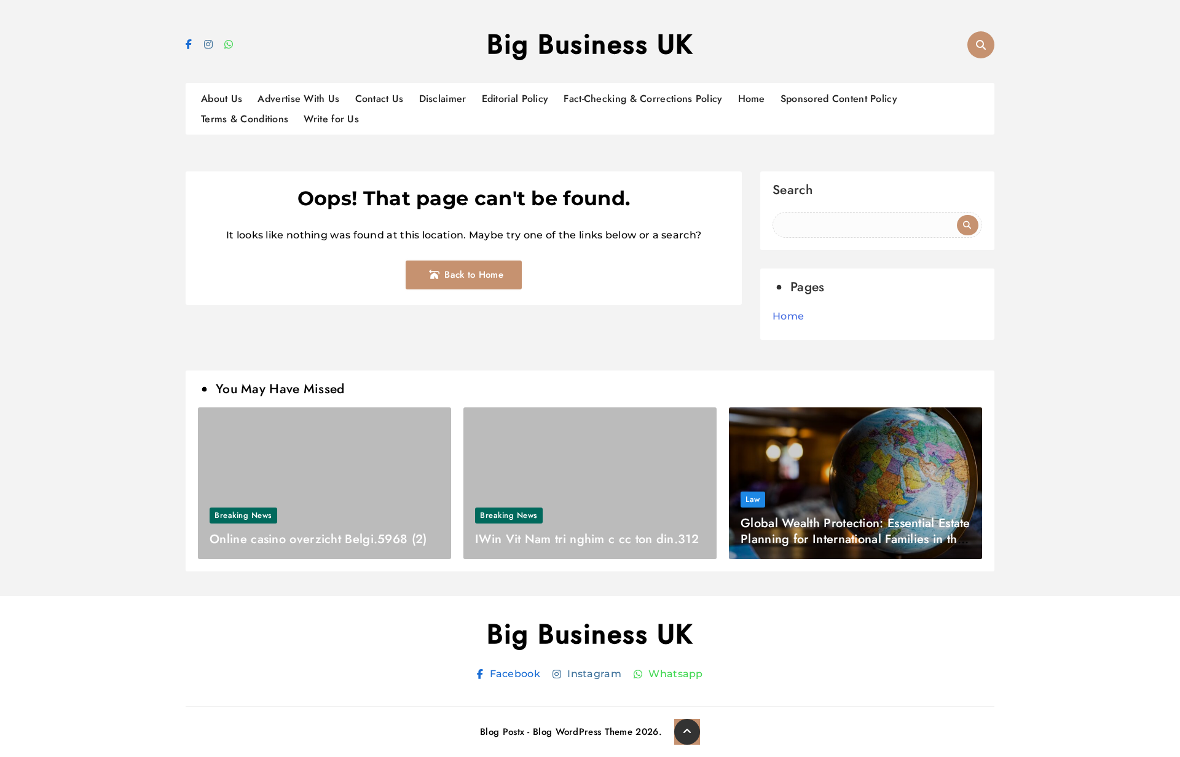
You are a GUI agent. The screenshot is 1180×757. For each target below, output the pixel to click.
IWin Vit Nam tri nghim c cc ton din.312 (587, 539)
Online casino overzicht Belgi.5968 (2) (318, 539)
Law (752, 499)
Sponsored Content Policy (839, 99)
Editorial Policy (515, 99)
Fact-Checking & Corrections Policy (643, 99)
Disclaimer (442, 99)
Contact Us (379, 99)
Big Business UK (590, 44)
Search (792, 191)
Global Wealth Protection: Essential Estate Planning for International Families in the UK (855, 539)
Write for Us (331, 119)
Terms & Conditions (244, 119)
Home (751, 99)
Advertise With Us (298, 99)
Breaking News (243, 515)
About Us (221, 99)
